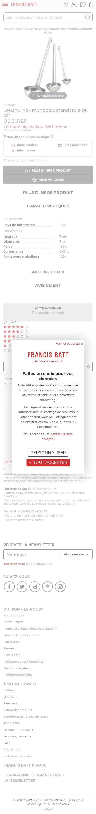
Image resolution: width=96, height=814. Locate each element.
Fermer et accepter (69, 343)
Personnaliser (48, 452)
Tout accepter (49, 462)
